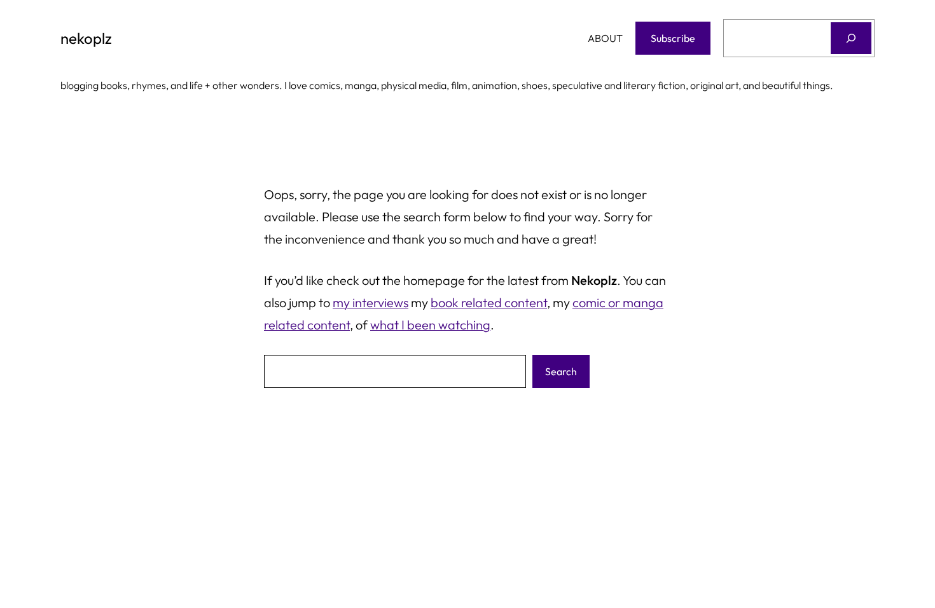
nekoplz (86, 38)
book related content (489, 302)
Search (561, 371)
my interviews (370, 302)
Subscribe (673, 38)
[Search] (851, 38)
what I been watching (430, 325)
